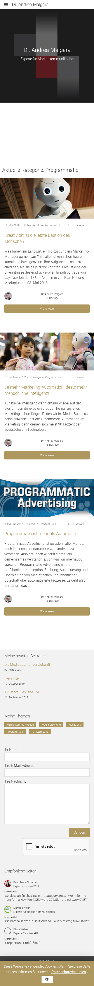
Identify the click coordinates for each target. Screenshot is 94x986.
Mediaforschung (51, 724)
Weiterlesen (47, 308)
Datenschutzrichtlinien (68, 972)
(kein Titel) (12, 678)
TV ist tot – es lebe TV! (21, 692)
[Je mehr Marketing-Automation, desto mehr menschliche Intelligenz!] (47, 351)
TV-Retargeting (40, 731)
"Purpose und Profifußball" (22, 943)
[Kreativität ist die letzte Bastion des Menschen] (47, 198)
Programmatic (53, 377)
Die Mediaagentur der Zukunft (27, 664)
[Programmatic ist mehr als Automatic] (47, 498)
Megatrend (75, 724)
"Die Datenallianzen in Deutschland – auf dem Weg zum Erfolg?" (47, 921)
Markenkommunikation (50, 225)
